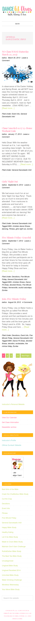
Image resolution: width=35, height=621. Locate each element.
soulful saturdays (25, 287)
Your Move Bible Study (11, 589)
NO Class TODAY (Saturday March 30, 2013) (15, 53)
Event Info (16, 114)
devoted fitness (15, 284)
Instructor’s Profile (9, 440)
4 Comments (27, 302)
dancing (5, 229)
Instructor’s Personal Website (13, 404)
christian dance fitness (21, 226)
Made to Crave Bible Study (12, 541)
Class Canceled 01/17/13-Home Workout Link (17, 129)
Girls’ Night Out (10, 181)
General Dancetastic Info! (22, 170)
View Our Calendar (9, 417)
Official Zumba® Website (11, 445)
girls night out (21, 229)
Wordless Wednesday (10, 584)
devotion (11, 343)
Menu (17, 24)
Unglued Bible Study (10, 565)
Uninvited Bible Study (10, 575)
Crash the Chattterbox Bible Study (15, 494)
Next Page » (26, 356)
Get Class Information (10, 422)
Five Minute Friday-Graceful (16, 237)
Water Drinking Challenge (12, 579)
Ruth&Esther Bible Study (11, 551)
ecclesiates (20, 343)
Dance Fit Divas (17, 11)
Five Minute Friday (9, 517)
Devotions (16, 276)
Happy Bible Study (9, 527)
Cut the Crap (7, 498)
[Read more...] (8, 108)
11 (18, 356)
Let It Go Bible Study (10, 537)
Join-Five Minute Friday (14, 298)
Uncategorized (7, 560)
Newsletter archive (9, 427)
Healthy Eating (7, 532)
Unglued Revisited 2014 (11, 570)
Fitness (12, 229)
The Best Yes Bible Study (12, 556)
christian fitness (19, 282)
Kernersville (13, 287)
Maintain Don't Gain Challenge (14, 546)
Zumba (29, 229)
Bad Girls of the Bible (10, 489)
